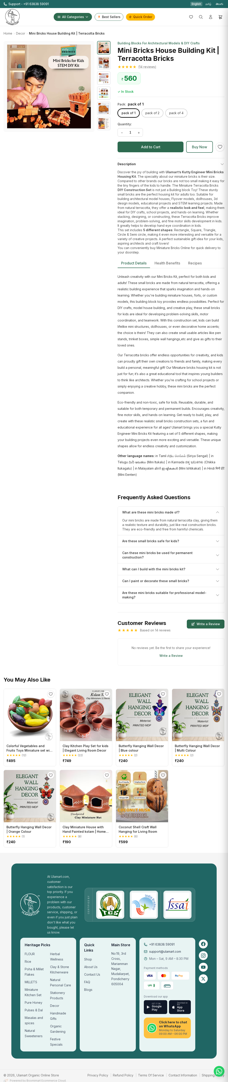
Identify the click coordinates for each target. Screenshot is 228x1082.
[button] (171, 67)
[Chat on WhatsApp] (219, 1071)
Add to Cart (150, 147)
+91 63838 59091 (162, 944)
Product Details (134, 263)
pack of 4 (176, 113)
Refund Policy (123, 1075)
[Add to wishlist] (220, 146)
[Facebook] (203, 944)
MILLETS (31, 982)
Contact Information (183, 1075)
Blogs (88, 989)
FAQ (87, 982)
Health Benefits (167, 263)
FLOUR (30, 954)
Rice (28, 961)
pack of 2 (152, 113)
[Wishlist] (191, 17)
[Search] (201, 17)
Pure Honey (33, 1002)
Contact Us (92, 974)
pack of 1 (129, 113)
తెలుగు (219, 4)
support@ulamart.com (165, 951)
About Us (91, 967)
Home (8, 33)
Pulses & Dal (34, 1010)
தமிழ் (208, 4)
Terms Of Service (151, 1075)
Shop (88, 959)
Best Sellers (111, 17)
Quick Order (142, 17)
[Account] (211, 17)
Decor (20, 33)
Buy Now (199, 147)
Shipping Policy (213, 1075)
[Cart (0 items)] (220, 17)
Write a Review (208, 624)
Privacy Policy (98, 1075)
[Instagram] (203, 955)
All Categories (73, 17)
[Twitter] (203, 978)
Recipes (195, 263)
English (196, 4)
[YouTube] (203, 967)
